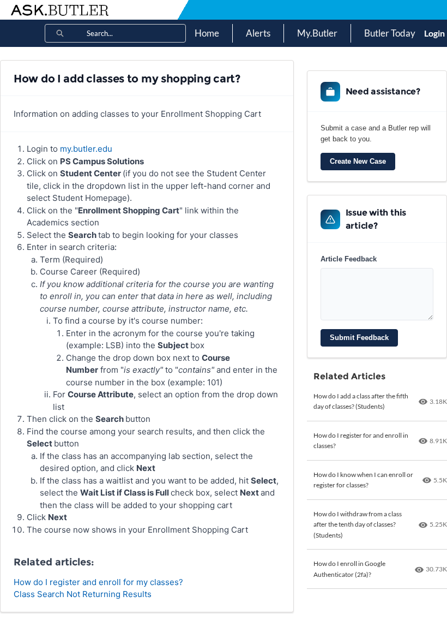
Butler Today (389, 33)
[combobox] (136, 33)
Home (207, 33)
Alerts (258, 33)
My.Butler (317, 33)
